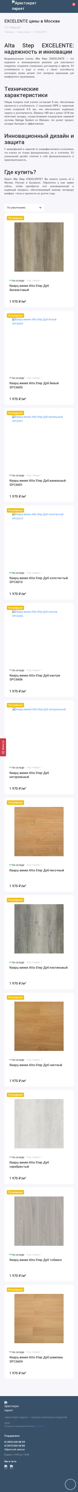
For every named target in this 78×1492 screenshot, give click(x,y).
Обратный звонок (14, 1449)
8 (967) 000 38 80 (14, 1445)
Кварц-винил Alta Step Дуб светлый (35, 1065)
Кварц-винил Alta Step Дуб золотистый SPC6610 (38, 580)
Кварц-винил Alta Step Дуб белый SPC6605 (34, 385)
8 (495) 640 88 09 (14, 1441)
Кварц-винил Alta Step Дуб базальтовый (29, 288)
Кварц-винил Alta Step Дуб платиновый (38, 967)
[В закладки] (69, 218)
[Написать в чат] (70, 1484)
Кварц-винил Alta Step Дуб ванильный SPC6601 (37, 483)
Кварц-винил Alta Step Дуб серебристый (29, 1164)
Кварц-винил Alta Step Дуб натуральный (29, 775)
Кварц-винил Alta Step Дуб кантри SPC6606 (34, 677)
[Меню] (6, 6)
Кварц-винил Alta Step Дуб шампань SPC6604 (36, 1359)
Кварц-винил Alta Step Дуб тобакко (35, 1260)
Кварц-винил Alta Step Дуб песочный (36, 870)
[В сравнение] (63, 218)
